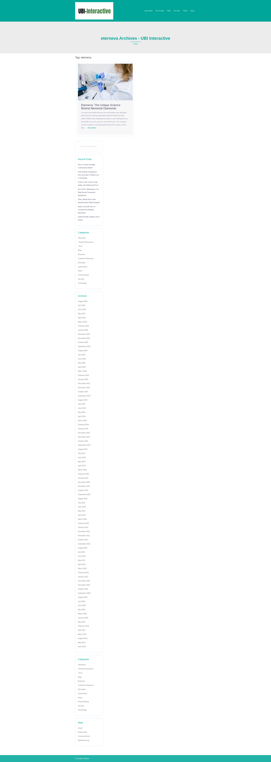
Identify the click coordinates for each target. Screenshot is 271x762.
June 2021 (82, 556)
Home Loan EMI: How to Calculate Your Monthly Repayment (86, 210)
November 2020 (84, 585)
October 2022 (83, 490)
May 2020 (81, 609)
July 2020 (81, 601)
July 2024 (81, 404)
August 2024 (82, 400)
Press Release (83, 275)
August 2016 (82, 638)
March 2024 (82, 420)
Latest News (148, 11)
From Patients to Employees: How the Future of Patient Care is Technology (88, 175)
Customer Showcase (86, 258)
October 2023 (83, 441)
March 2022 (82, 519)
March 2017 (82, 634)
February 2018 (83, 626)
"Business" (82, 238)
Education (82, 263)
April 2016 (82, 646)
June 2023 (82, 457)
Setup (192, 11)
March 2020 (82, 614)
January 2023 (83, 478)
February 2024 (83, 424)
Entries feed (82, 732)
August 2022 (82, 499)
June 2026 (82, 309)
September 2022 (84, 494)
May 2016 (81, 642)
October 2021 (83, 540)
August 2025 (82, 350)
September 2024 (84, 396)
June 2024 (82, 408)
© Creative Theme (82, 758)
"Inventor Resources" (86, 242)
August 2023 (82, 449)
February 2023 (83, 474)
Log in (80, 728)
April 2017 (82, 630)
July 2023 (81, 453)
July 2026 (81, 305)
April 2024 (82, 416)
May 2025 (81, 363)
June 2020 (82, 605)
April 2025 (82, 367)
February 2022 (83, 523)
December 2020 (84, 581)
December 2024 (84, 383)
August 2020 (82, 597)
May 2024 (81, 412)
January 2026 (83, 330)
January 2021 (83, 577)
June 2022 (82, 507)
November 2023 (84, 437)
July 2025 (81, 355)
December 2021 (84, 531)
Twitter (185, 11)
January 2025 (83, 379)
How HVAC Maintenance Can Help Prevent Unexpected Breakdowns (88, 192)
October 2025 (83, 342)
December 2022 (84, 482)
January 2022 (83, 527)
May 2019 (81, 622)
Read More (92, 128)
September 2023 (84, 445)
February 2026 (83, 326)
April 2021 (82, 564)
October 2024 (83, 392)
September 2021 (84, 544)
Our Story (177, 11)
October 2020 (83, 589)
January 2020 (83, 618)
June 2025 (82, 359)
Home (135, 44)
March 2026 (82, 322)
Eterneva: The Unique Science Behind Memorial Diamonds (100, 107)
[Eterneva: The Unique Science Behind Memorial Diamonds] (105, 82)
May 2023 (81, 462)
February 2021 (83, 572)
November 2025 (84, 338)
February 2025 (83, 375)
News (80, 271)
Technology (82, 283)
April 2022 (82, 515)
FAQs (169, 11)
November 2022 (84, 486)
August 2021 (82, 548)
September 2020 (84, 593)
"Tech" (80, 246)
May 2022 (81, 511)
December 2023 (84, 433)
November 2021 (84, 536)
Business (81, 254)
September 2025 (84, 346)
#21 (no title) (160, 11)
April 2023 (82, 466)
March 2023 (82, 470)
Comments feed (84, 736)
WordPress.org (83, 740)
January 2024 (83, 429)
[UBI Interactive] (94, 11)
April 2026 (82, 318)
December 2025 (84, 334)
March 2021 (82, 568)
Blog (79, 250)
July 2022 (81, 503)
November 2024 (84, 387)
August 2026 (82, 301)
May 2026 (81, 314)
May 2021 (81, 560)
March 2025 (82, 371)
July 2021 (81, 552)
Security (81, 279)
